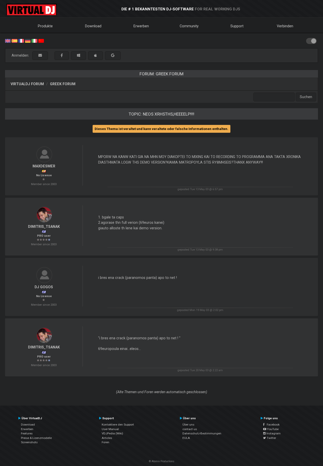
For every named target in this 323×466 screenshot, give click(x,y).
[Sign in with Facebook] (62, 55)
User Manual (110, 429)
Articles (107, 438)
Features (27, 433)
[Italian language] (34, 40)
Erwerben (141, 26)
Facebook (272, 424)
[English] (8, 40)
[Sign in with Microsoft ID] (78, 55)
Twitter (271, 438)
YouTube (272, 429)
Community (189, 26)
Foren (105, 442)
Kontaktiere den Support (118, 424)
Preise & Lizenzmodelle (36, 438)
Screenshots (29, 442)
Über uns (188, 424)
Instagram (273, 433)
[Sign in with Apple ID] (95, 55)
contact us (189, 429)
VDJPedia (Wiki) (112, 433)
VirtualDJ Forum (27, 84)
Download (93, 26)
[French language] (21, 40)
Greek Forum (62, 84)
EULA (186, 438)
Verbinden (285, 26)
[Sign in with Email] (40, 55)
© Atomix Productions (161, 461)
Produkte (45, 26)
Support (237, 26)
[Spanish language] (14, 40)
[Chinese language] (41, 40)
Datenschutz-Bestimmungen (201, 433)
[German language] (28, 40)
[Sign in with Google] (113, 55)
